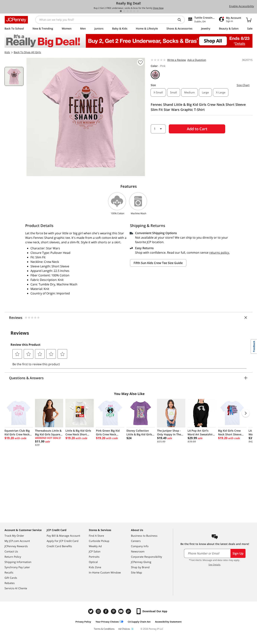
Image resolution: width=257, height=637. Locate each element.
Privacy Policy (83, 621)
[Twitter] (91, 611)
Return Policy (13, 556)
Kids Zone (95, 567)
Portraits (94, 556)
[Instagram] (99, 611)
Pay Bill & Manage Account (63, 535)
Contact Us (11, 551)
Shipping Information (18, 562)
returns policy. (219, 252)
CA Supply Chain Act (139, 621)
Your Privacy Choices (107, 621)
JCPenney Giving (141, 562)
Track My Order (14, 535)
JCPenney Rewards (16, 546)
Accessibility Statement (168, 621)
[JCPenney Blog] (129, 611)
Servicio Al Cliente (16, 588)
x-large (220, 92)
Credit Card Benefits (59, 546)
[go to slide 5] (134, 11)
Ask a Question (196, 60)
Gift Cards (11, 578)
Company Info (139, 546)
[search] (181, 19)
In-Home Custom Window (105, 572)
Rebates (10, 583)
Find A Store (96, 535)
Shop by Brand (140, 567)
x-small (158, 92)
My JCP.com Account (17, 541)
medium (189, 92)
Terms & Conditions (104, 628)
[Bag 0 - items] (248, 19)
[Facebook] (106, 611)
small (173, 92)
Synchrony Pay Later (17, 567)
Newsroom (137, 551)
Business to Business (144, 535)
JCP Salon (94, 551)
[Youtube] (121, 611)
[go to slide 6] (138, 11)
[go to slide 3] (127, 11)
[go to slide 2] (124, 11)
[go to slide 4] (131, 11)
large (205, 92)
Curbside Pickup (99, 541)
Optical (93, 562)
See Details (214, 564)
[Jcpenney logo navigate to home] (16, 19)
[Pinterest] (114, 611)
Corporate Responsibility (146, 556)
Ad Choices (124, 628)
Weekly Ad (95, 546)
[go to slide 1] (121, 11)
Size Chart (243, 85)
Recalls (9, 572)
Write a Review (176, 60)
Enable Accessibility (241, 6)
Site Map (136, 572)
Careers (136, 541)
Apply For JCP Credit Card (62, 541)
